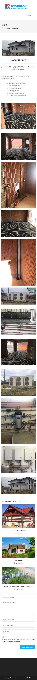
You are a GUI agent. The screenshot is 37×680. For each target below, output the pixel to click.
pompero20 (7, 67)
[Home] (2, 28)
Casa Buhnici (18, 560)
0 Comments (20, 69)
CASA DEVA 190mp (18, 530)
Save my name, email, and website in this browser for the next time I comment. (18, 640)
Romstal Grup (13, 678)
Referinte (31, 67)
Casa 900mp (15, 28)
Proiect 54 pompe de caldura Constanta (18, 586)
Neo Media (30, 678)
